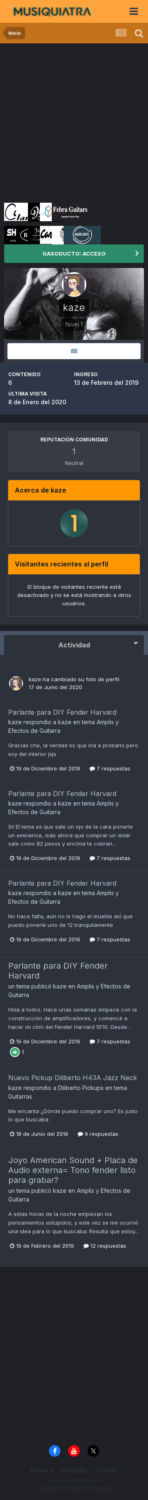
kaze (35, 679)
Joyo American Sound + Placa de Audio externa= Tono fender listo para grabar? (73, 1170)
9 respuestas (100, 1133)
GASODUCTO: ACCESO (74, 253)
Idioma (40, 1470)
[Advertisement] (74, 121)
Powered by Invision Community (74, 1488)
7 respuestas (112, 768)
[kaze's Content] (74, 351)
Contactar (74, 1470)
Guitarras (20, 1096)
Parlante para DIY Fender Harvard (62, 712)
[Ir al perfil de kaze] (16, 683)
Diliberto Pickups (81, 1087)
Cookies (106, 1470)
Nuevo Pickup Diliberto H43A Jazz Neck (72, 1077)
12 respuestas (107, 1245)
